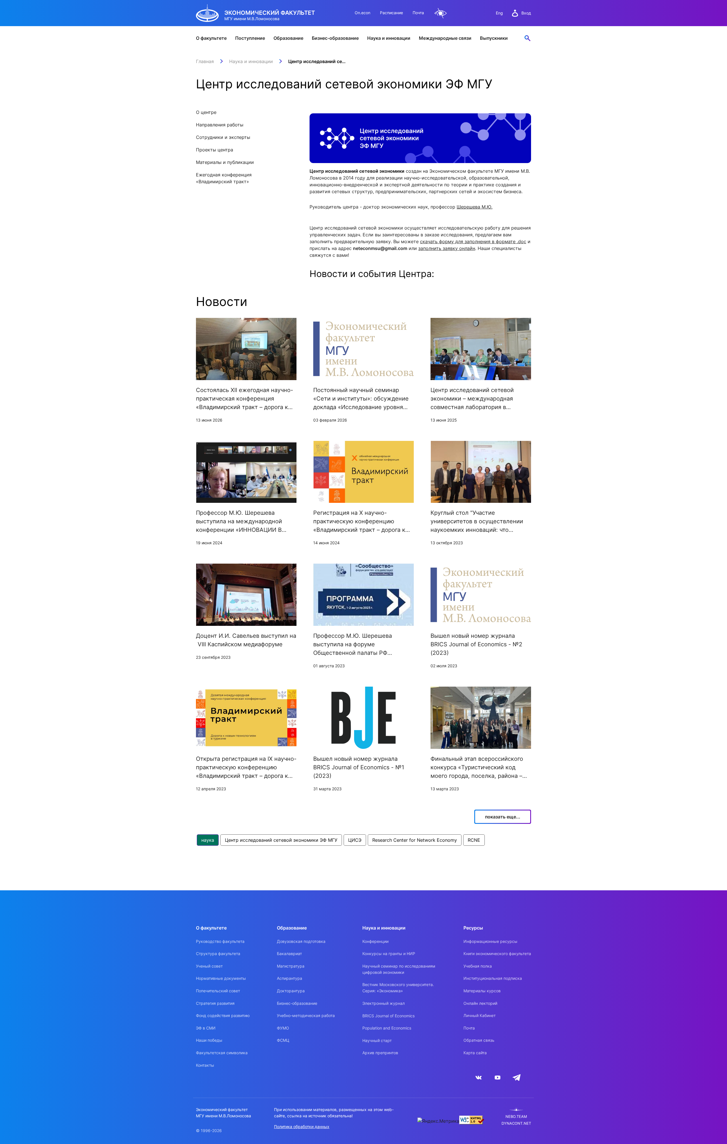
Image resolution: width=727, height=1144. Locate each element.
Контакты (205, 1065)
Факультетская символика (222, 1052)
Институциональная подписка (492, 978)
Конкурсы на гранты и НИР (388, 953)
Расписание (391, 12)
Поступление (250, 38)
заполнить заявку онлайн (446, 248)
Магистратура (290, 966)
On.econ (362, 12)
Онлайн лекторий (480, 1003)
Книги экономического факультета (497, 953)
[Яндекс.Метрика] (438, 1121)
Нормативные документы (221, 978)
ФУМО (283, 1028)
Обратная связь (478, 1040)
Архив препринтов (380, 1052)
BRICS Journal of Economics (388, 1015)
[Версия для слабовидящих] (441, 13)
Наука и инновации (388, 38)
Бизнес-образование (335, 38)
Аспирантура (289, 978)
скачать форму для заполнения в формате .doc (473, 241)
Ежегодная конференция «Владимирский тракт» (224, 178)
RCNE (474, 840)
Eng (499, 13)
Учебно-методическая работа (306, 1015)
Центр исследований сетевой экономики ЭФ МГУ (281, 840)
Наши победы (209, 1040)
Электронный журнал (383, 1003)
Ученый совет (209, 966)
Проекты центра (214, 150)
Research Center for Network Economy (414, 840)
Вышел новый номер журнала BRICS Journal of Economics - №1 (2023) (358, 767)
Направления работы (219, 125)
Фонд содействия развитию (223, 1015)
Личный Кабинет (479, 1015)
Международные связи (445, 38)
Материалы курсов (482, 990)
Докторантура (291, 990)
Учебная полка (477, 966)
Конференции (375, 941)
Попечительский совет (218, 990)
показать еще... (502, 817)
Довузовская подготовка (301, 941)
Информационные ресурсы (490, 941)
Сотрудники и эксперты (223, 137)
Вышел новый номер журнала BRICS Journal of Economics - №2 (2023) (476, 644)
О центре (206, 112)
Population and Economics (386, 1028)
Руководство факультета (220, 941)
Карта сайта (475, 1052)
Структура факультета (218, 953)
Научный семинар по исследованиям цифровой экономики (398, 969)
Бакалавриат (289, 953)
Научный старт (377, 1040)
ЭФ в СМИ (206, 1028)
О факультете (211, 38)
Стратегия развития (215, 1003)
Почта (418, 12)
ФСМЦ (283, 1040)
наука (207, 840)
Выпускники (494, 38)
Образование (288, 38)
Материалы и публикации (225, 162)
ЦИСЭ (355, 840)
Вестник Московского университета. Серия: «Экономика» (398, 987)
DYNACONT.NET (516, 1123)
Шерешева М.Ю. (474, 207)
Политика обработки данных (301, 1126)
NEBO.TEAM (516, 1116)
